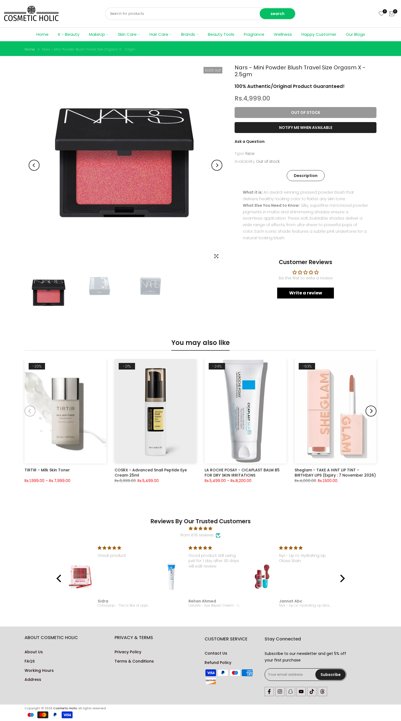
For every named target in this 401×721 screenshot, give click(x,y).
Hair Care (158, 34)
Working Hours (39, 670)
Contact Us (216, 653)
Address (33, 679)
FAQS (30, 661)
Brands (188, 34)
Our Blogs (355, 34)
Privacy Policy (128, 652)
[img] (200, 528)
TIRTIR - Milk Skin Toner (47, 470)
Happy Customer (318, 34)
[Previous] (34, 165)
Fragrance (254, 34)
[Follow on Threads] (322, 691)
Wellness (283, 34)
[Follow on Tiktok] (311, 691)
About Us (34, 652)
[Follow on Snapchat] (290, 691)
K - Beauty (68, 34)
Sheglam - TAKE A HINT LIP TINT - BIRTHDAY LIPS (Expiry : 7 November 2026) (335, 472)
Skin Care (127, 34)
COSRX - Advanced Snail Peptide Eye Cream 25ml (151, 472)
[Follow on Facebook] (269, 691)
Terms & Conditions (134, 661)
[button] (60, 578)
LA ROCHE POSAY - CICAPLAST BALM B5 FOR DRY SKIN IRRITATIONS (242, 472)
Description (306, 175)
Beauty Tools (221, 34)
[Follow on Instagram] (280, 691)
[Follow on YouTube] (301, 691)
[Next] (216, 165)
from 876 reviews (197, 535)
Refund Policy (218, 662)
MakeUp (97, 34)
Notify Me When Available (305, 127)
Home (42, 34)
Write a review (305, 292)
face (250, 153)
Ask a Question (250, 141)
